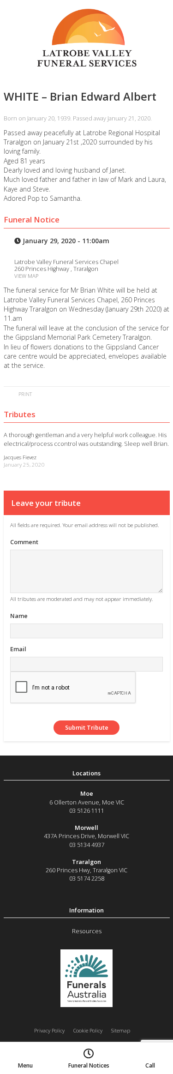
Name (19, 616)
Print (24, 393)
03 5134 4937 (86, 844)
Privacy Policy (49, 1030)
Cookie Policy (87, 1030)
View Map (26, 275)
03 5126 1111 (86, 810)
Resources (86, 931)
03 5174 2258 (86, 878)
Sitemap (120, 1030)
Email (18, 649)
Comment (24, 542)
